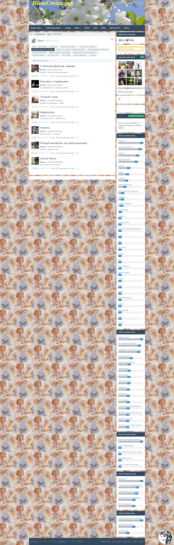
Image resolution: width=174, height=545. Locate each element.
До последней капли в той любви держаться (133, 452)
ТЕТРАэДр (66, 55)
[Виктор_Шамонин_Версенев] (130, 85)
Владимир (122, 197)
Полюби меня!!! (39, 55)
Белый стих (122, 479)
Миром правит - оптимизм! (59, 52)
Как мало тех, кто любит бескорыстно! (131, 425)
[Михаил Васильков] (138, 68)
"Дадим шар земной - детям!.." (85, 52)
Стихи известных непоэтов (98, 49)
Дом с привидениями (125, 446)
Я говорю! (53, 47)
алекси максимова (124, 147)
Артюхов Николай (124, 204)
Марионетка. (47, 112)
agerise (120, 304)
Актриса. (45, 127)
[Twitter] (122, 40)
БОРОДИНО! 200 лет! (125, 458)
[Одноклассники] (125, 40)
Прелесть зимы (123, 337)
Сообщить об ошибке (136, 116)
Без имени (42, 47)
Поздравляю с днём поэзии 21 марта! (131, 350)
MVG (120, 260)
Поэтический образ (125, 504)
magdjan (121, 216)
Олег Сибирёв (123, 531)
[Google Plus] (132, 40)
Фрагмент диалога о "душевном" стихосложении (135, 498)
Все (34, 47)
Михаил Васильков (125, 185)
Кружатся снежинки (125, 419)
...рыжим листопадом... (87, 47)
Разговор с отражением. (54, 81)
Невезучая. (122, 387)
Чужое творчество (39, 52)
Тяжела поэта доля (125, 381)
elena (120, 285)
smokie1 (121, 291)
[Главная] (31, 34)
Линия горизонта (80, 55)
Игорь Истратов (123, 266)
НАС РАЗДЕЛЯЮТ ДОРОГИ (127, 343)
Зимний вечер (123, 369)
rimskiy (120, 279)
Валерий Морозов (124, 298)
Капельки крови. (124, 356)
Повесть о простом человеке (128, 465)
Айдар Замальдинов (125, 525)
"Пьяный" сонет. (49, 96)
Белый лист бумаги (67, 47)
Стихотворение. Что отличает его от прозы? (133, 491)
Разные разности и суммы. (66, 76)
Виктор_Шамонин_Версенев (128, 191)
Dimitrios (121, 141)
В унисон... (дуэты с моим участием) (70, 49)
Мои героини (123, 400)
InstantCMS (63, 541)
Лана (40, 40)
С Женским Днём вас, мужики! (57, 66)
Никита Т (121, 166)
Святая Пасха (48, 158)
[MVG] (138, 85)
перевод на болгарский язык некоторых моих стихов (136, 413)
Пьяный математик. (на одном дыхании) (63, 143)
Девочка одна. (123, 375)
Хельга (120, 172)
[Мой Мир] (127, 40)
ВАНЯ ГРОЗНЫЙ (123, 273)
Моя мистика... (53, 55)
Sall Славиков (123, 210)
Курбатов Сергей (124, 160)
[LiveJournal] (130, 40)
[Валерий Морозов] (122, 85)
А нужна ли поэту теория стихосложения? (133, 485)
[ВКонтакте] (120, 40)
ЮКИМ (120, 323)
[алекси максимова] (130, 68)
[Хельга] (122, 76)
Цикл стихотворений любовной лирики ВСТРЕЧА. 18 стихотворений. (142, 439)
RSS (112, 39)
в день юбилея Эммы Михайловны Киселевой (134, 406)
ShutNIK (121, 153)
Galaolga (121, 178)
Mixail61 (121, 254)
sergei (120, 235)
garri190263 (122, 247)
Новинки (93, 55)
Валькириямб (123, 310)
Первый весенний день (126, 362)
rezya (120, 317)
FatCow (80, 541)
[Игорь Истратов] (122, 68)
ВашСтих (34, 541)
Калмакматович (123, 222)
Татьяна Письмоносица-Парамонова (131, 229)
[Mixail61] (130, 76)
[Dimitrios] (138, 76)
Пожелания (122, 394)
